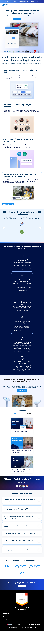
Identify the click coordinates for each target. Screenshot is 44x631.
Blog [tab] (15, 413)
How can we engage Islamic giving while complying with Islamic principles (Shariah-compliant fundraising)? (20, 508)
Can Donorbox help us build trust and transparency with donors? (20, 533)
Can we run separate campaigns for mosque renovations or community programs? (18, 541)
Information (6, 613)
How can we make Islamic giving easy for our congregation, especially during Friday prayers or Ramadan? (18, 517)
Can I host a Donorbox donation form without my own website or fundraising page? (20, 549)
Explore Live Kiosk (22, 390)
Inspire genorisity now (8, 204)
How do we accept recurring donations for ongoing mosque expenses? (18, 525)
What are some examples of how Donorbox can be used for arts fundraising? (19, 500)
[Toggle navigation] (41, 5)
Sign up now (17, 19)
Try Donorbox (22, 585)
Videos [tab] (29, 413)
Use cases (5, 616)
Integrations (6, 619)
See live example (26, 19)
